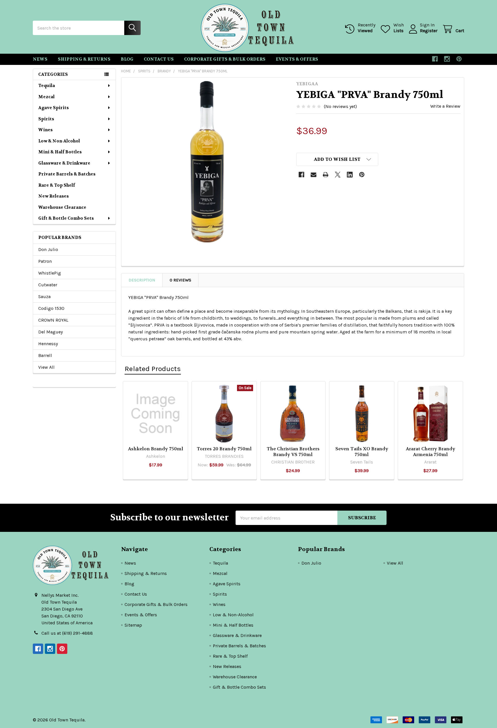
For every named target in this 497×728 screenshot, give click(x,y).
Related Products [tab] (153, 368)
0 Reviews (180, 280)
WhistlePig (49, 273)
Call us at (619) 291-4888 (67, 633)
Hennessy (48, 343)
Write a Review (445, 106)
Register (428, 30)
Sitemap (133, 625)
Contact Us (159, 59)
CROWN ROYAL (53, 320)
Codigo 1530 (51, 308)
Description (142, 280)
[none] (207, 163)
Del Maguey (50, 332)
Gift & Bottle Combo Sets (66, 218)
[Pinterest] (459, 59)
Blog (127, 59)
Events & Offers (297, 59)
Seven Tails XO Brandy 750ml (361, 451)
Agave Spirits (53, 108)
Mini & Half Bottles (60, 152)
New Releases (53, 196)
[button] (337, 159)
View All (46, 367)
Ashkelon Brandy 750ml (155, 449)
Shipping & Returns (84, 59)
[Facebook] (435, 59)
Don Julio (48, 249)
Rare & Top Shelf (56, 185)
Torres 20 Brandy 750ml (224, 449)
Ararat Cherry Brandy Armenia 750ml (430, 451)
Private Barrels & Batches (66, 174)
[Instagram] (447, 59)
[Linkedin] (350, 174)
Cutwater (47, 284)
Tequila (46, 85)
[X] (337, 174)
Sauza (44, 296)
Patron (45, 261)
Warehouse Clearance (62, 207)
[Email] (313, 174)
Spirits (46, 119)
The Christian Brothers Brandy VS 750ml (293, 451)
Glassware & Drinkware (64, 163)
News (40, 59)
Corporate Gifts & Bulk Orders (224, 59)
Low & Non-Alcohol (59, 141)
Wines (45, 130)
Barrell (45, 355)
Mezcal (46, 97)
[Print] (325, 174)
